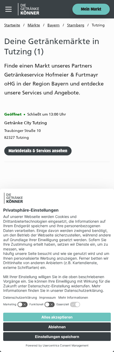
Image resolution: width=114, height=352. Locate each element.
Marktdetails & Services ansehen (37, 151)
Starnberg (75, 25)
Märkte (34, 25)
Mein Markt (91, 9)
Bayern (53, 25)
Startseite (12, 25)
